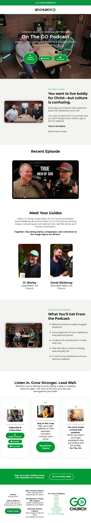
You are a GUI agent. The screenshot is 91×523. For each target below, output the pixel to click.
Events (56, 504)
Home (56, 496)
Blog (56, 506)
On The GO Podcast (56, 514)
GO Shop (56, 512)
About (56, 498)
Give (56, 502)
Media (56, 500)
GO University (56, 510)
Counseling (56, 508)
